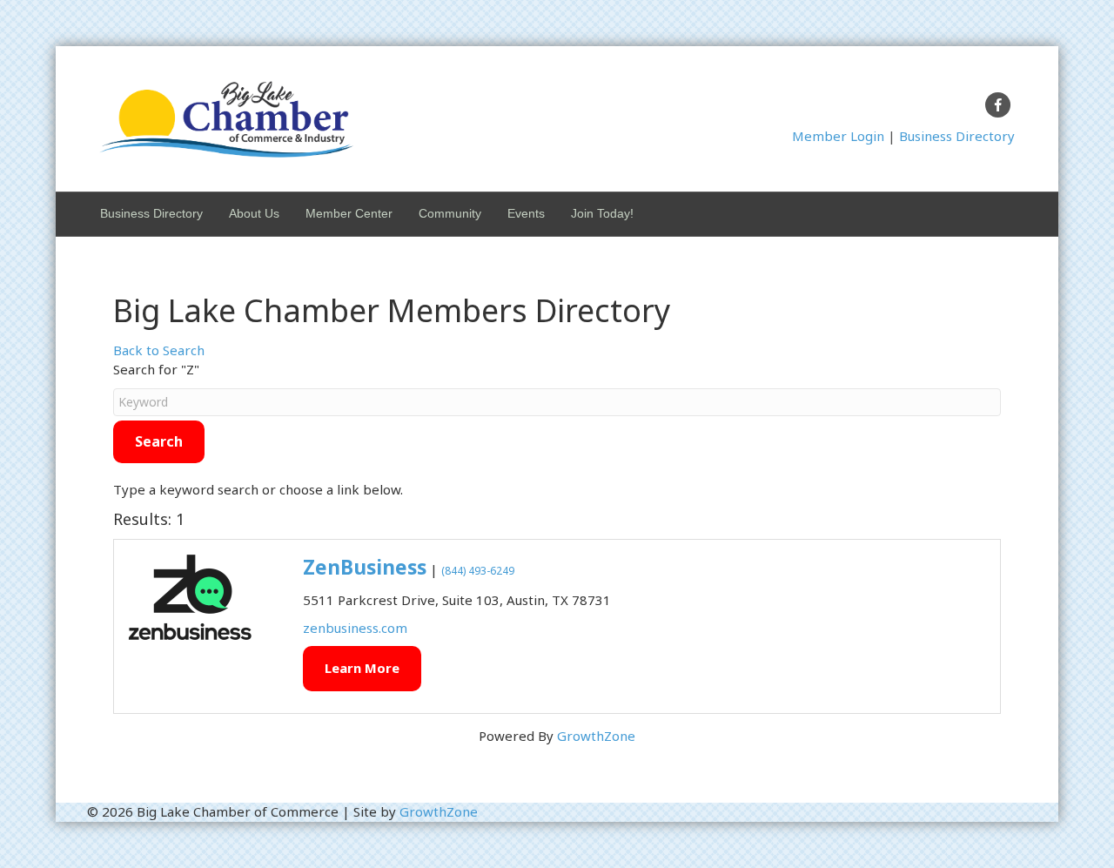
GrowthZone (596, 735)
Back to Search (159, 350)
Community (450, 213)
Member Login (838, 136)
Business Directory (957, 136)
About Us (254, 213)
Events (526, 213)
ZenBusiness (364, 567)
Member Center (349, 213)
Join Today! (602, 213)
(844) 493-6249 (477, 570)
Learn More (362, 667)
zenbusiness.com (355, 627)
